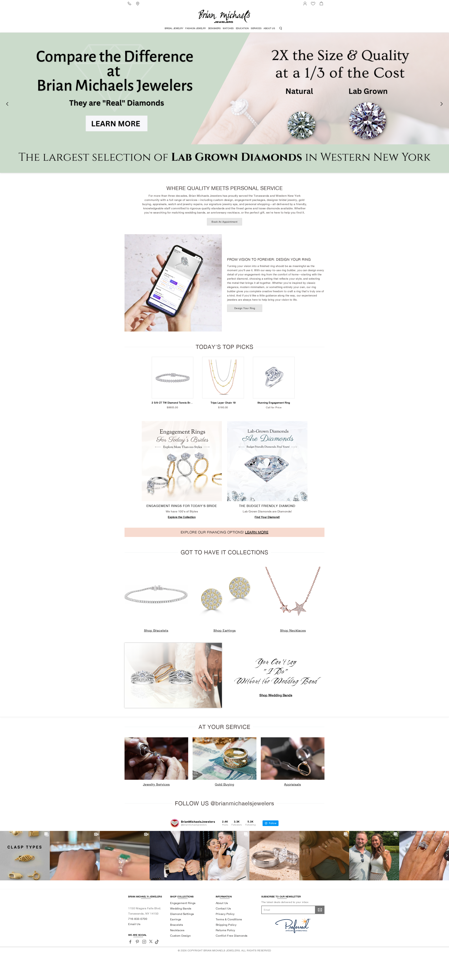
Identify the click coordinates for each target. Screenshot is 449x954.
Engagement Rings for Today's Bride (181, 506)
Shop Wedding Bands (275, 695)
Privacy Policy (225, 913)
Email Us (134, 924)
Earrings (175, 919)
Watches (228, 28)
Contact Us (223, 908)
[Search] (280, 28)
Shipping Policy (226, 924)
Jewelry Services (156, 784)
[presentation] (7, 103)
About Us (269, 28)
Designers (214, 28)
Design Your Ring (244, 308)
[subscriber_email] (319, 910)
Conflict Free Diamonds (231, 935)
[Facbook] (130, 942)
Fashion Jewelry (195, 28)
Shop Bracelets (156, 630)
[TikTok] (157, 941)
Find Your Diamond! (267, 517)
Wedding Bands (180, 908)
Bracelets (176, 924)
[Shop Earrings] (224, 594)
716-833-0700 (137, 918)
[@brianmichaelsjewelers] (174, 823)
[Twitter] (151, 941)
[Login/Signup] (305, 3)
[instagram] (144, 942)
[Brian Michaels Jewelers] (224, 16)
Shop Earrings (224, 630)
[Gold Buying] (224, 758)
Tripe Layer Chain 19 (223, 402)
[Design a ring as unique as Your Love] (224, 103)
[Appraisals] (292, 758)
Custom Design (180, 935)
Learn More (256, 532)
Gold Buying (224, 784)
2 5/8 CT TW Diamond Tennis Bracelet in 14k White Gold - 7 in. (190, 402)
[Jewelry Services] (156, 758)
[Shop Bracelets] (156, 594)
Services (256, 28)
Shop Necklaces (293, 630)
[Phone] (130, 3)
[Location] (138, 3)
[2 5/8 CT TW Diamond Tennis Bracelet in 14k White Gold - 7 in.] (173, 378)
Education (242, 28)
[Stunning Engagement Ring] (274, 378)
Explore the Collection (182, 517)
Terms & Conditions (229, 919)
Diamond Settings (182, 913)
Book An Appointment (224, 221)
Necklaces (177, 930)
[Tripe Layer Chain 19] (223, 378)
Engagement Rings (183, 903)
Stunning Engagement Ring (273, 402)
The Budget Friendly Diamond (267, 506)
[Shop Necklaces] (292, 594)
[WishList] (313, 3)
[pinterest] (137, 942)
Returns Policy (225, 930)
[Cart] (322, 3)
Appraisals (292, 784)
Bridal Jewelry (174, 28)
